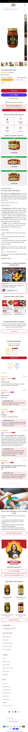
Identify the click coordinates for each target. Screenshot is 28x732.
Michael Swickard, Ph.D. (8, 668)
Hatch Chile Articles (7, 649)
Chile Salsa (6, 194)
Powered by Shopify (18, 731)
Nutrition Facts (6, 640)
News (4, 658)
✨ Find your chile (14, 110)
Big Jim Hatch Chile (6, 584)
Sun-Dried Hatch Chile (20, 602)
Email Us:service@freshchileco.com (14, 575)
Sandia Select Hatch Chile (6, 603)
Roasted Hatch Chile (20, 584)
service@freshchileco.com (9, 628)
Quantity (2, 82)
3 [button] (14, 483)
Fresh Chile (11, 731)
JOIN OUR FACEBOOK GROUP (14, 533)
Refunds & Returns (7, 693)
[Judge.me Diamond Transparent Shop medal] (16, 365)
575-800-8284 (6, 625)
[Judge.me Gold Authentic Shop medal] (10, 365)
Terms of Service (6, 699)
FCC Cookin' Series (7, 705)
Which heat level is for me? (22, 77)
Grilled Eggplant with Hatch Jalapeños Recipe (7, 302)
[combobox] (14, 9)
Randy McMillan (6, 664)
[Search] (4, 9)
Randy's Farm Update (7, 646)
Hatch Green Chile (6, 636)
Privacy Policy (6, 696)
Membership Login (6, 686)
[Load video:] (14, 275)
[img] (4, 376)
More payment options (14, 98)
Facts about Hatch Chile (8, 643)
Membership (5, 674)
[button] (2, 5)
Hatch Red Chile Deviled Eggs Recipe (18, 302)
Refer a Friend (6, 671)
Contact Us (14, 331)
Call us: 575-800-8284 (14, 571)
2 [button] (12, 483)
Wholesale (5, 702)
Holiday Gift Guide (6, 661)
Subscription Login (6, 689)
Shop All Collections (14, 619)
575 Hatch (5, 254)
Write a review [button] (14, 357)
